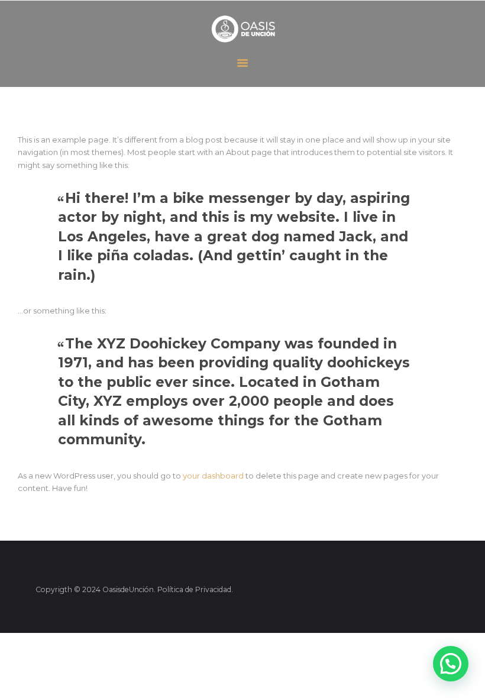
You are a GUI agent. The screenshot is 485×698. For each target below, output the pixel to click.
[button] (450, 663)
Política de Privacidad (194, 589)
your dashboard (213, 475)
